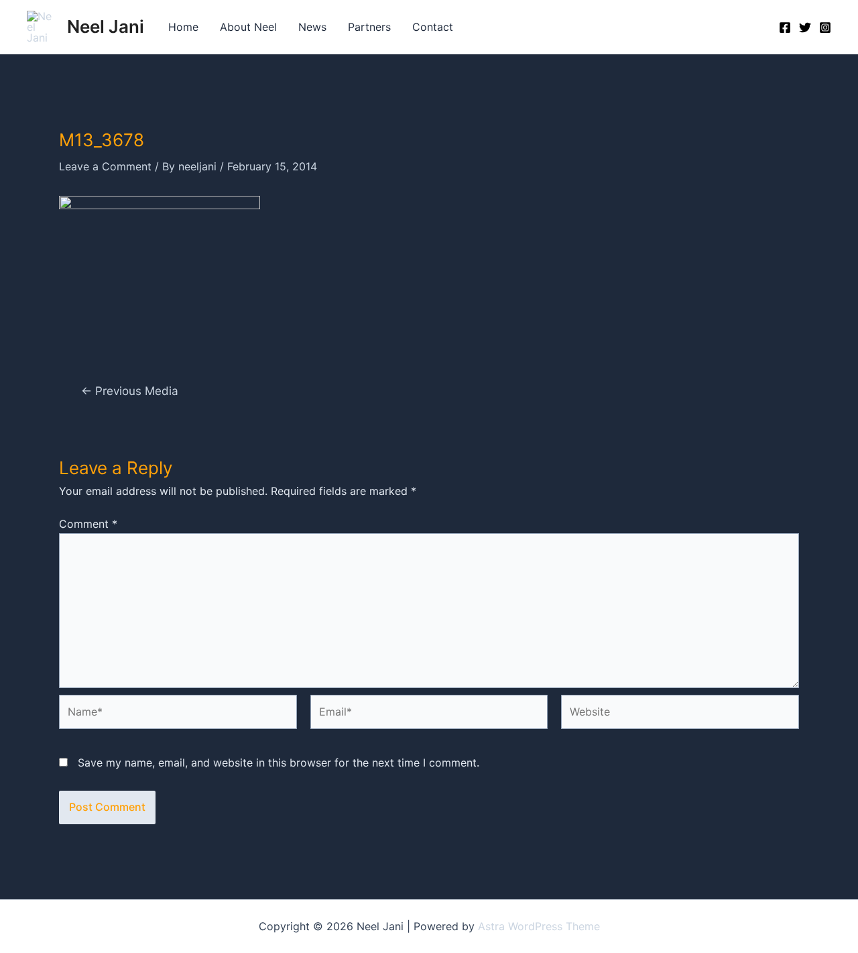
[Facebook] (785, 27)
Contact (432, 27)
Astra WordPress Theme (539, 926)
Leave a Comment (105, 166)
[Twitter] (805, 27)
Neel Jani (105, 26)
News (312, 27)
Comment (88, 523)
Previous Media (129, 390)
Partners (369, 27)
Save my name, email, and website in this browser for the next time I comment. (278, 762)
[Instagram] (825, 27)
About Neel (248, 27)
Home (183, 27)
